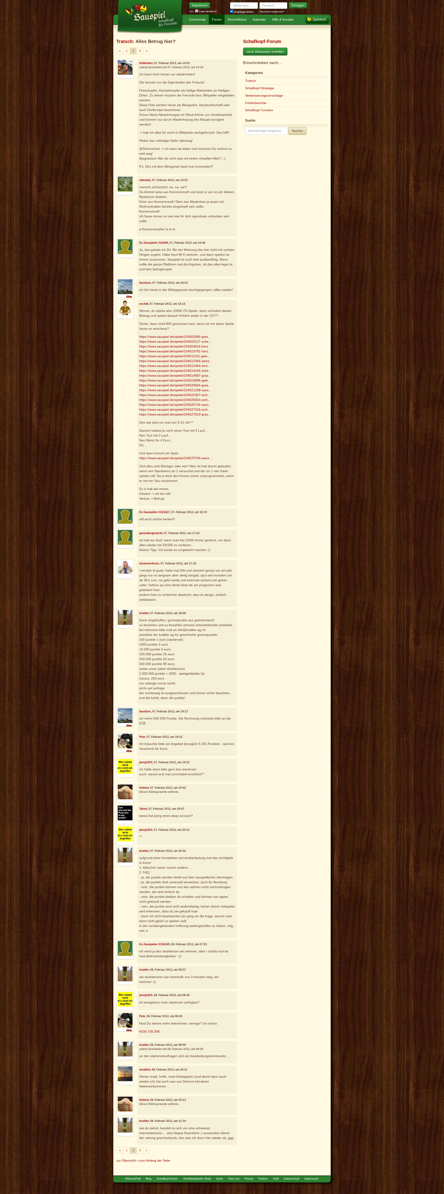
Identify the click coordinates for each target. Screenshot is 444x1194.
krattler (144, 613)
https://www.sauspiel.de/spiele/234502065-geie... (175, 337)
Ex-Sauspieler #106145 (154, 944)
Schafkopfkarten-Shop (197, 1178)
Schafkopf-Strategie (259, 88)
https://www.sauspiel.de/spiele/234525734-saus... (175, 404)
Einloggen (298, 5)
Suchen (297, 130)
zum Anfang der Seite (154, 1160)
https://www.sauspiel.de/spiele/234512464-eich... (174, 366)
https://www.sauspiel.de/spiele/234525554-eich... (174, 400)
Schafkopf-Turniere (259, 110)
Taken (143, 808)
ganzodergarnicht (150, 533)
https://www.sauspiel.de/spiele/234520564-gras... (175, 385)
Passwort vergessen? (271, 11)
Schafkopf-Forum (262, 41)
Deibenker (146, 63)
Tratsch (124, 41)
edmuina (145, 180)
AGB (276, 1178)
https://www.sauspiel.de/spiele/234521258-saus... (175, 390)
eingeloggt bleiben (243, 11)
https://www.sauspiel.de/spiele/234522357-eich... (174, 395)
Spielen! (319, 19)
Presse (249, 1178)
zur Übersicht (126, 1160)
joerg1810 (145, 762)
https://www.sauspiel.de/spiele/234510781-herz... (175, 351)
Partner (263, 1178)
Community (197, 19)
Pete (142, 737)
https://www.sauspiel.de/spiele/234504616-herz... (175, 346)
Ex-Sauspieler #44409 (153, 242)
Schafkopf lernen (167, 1178)
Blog (148, 1178)
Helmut (144, 787)
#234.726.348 (149, 1031)
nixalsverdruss (149, 563)
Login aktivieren (208, 11)
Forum (217, 19)
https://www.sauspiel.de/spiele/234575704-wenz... (175, 458)
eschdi (143, 303)
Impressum (311, 1178)
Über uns (234, 1178)
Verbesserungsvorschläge (264, 95)
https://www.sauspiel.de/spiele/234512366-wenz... (175, 361)
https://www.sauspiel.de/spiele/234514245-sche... (175, 370)
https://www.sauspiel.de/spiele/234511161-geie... (174, 356)
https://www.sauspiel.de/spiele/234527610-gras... (175, 414)
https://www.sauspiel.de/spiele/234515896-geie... (175, 380)
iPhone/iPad (133, 1178)
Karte (219, 1178)
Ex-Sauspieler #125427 (154, 512)
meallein (144, 1069)
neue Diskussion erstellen (265, 51)
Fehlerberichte (255, 103)
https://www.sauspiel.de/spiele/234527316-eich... (174, 409)
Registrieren (199, 5)
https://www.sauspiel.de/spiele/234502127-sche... (175, 341)
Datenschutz (291, 1178)
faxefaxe (145, 282)
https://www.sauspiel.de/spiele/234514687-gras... (175, 375)
